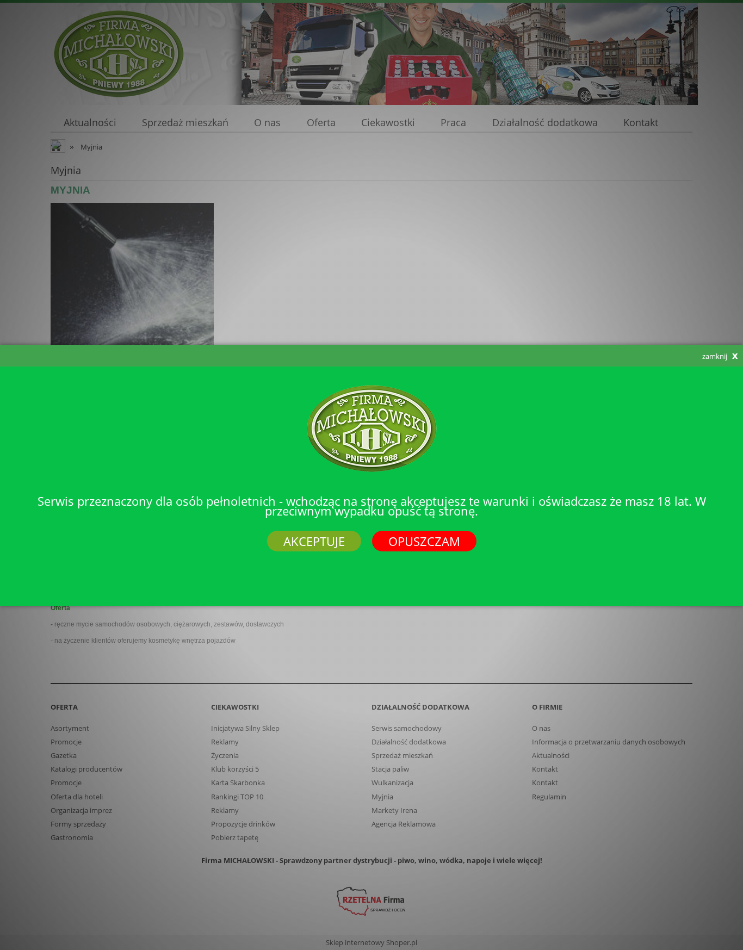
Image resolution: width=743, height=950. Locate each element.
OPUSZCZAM (424, 541)
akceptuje (314, 541)
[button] (628, 355)
